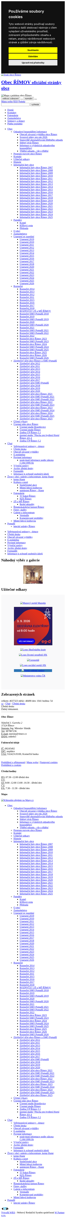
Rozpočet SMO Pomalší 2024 (34, 347)
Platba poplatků (14, 123)
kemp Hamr (19, 479)
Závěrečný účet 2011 (30, 366)
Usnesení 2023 (27, 275)
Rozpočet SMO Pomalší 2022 (34, 333)
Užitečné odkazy (22, 159)
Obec (10, 805)
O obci (17, 231)
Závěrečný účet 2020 (30, 391)
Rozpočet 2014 (27, 289)
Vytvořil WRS (8, 1212)
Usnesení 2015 (27, 256)
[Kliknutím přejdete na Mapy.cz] (17, 800)
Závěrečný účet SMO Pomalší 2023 (37, 405)
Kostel (23, 222)
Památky (18, 220)
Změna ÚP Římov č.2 (30, 440)
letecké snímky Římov (24, 526)
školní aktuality (27, 504)
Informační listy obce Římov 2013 (36, 184)
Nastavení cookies (49, 762)
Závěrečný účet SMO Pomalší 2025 (37, 416)
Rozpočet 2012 (27, 294)
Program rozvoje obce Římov (28, 153)
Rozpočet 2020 (27, 322)
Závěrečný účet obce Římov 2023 (36, 407)
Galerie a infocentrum (24, 512)
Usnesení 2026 (27, 283)
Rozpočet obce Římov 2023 (33, 338)
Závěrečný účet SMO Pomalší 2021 (37, 396)
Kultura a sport (21, 482)
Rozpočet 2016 (27, 302)
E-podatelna (19, 454)
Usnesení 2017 (27, 261)
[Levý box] (33, 603)
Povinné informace (23, 457)
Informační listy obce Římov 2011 (36, 178)
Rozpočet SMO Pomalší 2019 (34, 319)
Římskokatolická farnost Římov (29, 507)
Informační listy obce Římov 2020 (36, 203)
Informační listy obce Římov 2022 (36, 209)
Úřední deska (20, 449)
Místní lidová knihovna (31, 487)
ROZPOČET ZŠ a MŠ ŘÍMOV (35, 311)
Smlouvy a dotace (16, 121)
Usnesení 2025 (27, 280)
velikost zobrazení (10, 98)
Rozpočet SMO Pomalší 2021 (34, 330)
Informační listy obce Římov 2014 (36, 187)
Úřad (7, 703)
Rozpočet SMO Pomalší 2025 (34, 349)
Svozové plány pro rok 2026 (33, 137)
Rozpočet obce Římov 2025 (33, 352)
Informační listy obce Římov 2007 (36, 167)
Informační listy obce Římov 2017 (36, 195)
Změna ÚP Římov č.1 (30, 432)
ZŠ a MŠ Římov (21, 501)
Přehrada (24, 228)
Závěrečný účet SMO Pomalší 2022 (37, 399)
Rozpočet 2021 (27, 327)
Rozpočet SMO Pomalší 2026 (34, 358)
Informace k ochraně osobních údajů (31, 474)
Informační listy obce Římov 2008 (36, 170)
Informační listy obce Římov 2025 (36, 217)
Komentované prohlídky (31, 518)
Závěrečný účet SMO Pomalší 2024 (37, 410)
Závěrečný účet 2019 (30, 388)
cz (2, 703)
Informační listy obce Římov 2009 (36, 173)
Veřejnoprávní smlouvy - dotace (29, 446)
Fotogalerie (12, 115)
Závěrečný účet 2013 (30, 369)
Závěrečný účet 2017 (30, 380)
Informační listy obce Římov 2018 (36, 198)
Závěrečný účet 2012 (30, 363)
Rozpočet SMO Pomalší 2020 (34, 325)
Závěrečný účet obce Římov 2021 (36, 394)
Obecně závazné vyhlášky (26, 452)
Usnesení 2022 (27, 272)
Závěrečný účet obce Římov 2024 (36, 413)
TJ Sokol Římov (28, 496)
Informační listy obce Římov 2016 (36, 192)
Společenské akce (28, 485)
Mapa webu (7, 101)
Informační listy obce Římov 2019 (36, 200)
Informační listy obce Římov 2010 (36, 176)
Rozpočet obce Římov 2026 (33, 355)
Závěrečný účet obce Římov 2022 (36, 402)
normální (29, 98)
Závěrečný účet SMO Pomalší (34, 383)
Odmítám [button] (33, 56)
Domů (10, 110)
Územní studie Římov (30, 429)
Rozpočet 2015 (27, 300)
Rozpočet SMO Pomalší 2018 (34, 314)
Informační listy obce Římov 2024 (36, 214)
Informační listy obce (24, 164)
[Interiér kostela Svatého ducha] (33, 583)
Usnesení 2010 (27, 242)
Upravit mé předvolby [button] (33, 62)
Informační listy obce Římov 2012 (36, 181)
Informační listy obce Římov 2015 (36, 189)
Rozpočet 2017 (27, 305)
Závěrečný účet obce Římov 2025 (36, 418)
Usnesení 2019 (27, 239)
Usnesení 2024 (27, 278)
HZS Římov (26, 498)
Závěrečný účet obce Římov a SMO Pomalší (35, 360)
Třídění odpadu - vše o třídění (34, 151)
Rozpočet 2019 (27, 316)
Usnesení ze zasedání (24, 236)
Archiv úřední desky (23, 468)
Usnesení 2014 (27, 253)
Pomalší (11, 1200)
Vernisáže (24, 515)
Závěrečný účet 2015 (30, 374)
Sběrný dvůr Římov (29, 142)
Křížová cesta (26, 225)
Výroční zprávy (21, 465)
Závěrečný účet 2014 (30, 371)
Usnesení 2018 (27, 264)
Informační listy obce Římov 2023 (36, 211)
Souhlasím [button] (33, 50)
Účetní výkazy (21, 421)
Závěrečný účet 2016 (30, 377)
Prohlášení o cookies (11, 765)
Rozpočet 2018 (27, 308)
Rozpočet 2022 (27, 336)
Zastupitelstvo (14, 118)
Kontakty (11, 112)
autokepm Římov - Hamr (32, 490)
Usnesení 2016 (27, 258)
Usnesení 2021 (27, 269)
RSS (15, 101)
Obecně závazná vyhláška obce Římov (38, 134)
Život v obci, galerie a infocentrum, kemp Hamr (30, 1153)
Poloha (21, 101)
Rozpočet (18, 286)
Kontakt (17, 156)
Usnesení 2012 (27, 247)
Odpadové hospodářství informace (30, 131)
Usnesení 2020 (27, 267)
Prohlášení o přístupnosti (13, 762)
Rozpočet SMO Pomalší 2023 (34, 341)
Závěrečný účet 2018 (30, 385)
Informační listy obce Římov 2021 (36, 206)
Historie (17, 162)
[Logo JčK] (33, 649)
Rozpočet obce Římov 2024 (33, 344)
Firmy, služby (20, 509)
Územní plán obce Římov (26, 424)
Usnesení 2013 (27, 250)
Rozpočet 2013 (27, 291)
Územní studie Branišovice (33, 427)
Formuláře (18, 471)
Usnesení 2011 (27, 245)
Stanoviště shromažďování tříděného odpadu (41, 140)
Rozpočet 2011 (27, 297)
